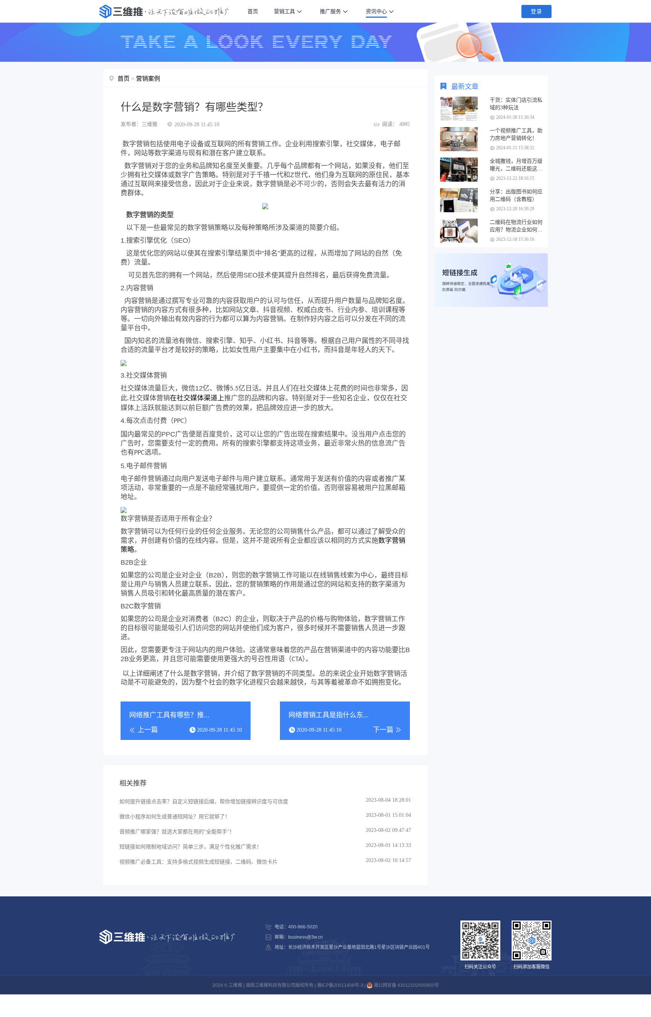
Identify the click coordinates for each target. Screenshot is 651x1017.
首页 (253, 11)
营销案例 (148, 78)
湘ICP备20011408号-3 (340, 985)
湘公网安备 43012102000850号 (406, 985)
